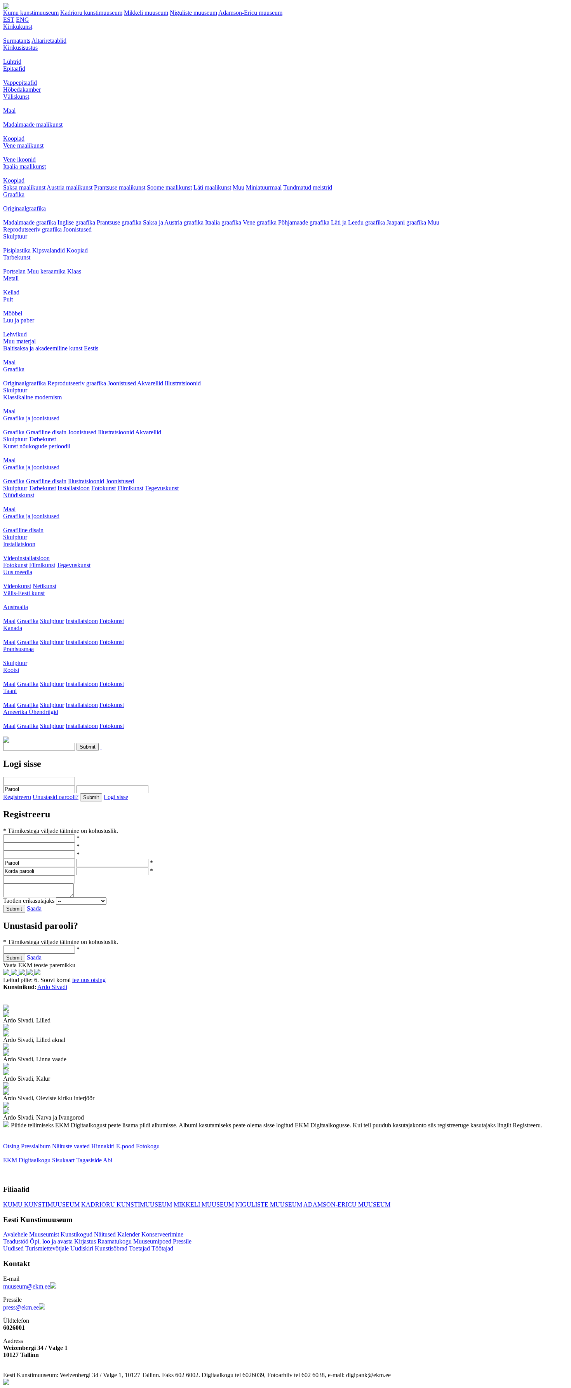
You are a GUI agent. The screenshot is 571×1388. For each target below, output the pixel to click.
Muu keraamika (46, 271)
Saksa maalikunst (24, 187)
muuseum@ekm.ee (26, 1286)
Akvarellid (150, 383)
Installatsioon (73, 488)
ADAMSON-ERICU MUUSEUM (346, 1204)
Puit (8, 299)
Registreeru (17, 797)
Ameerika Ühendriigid (30, 712)
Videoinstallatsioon (26, 558)
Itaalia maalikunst (24, 166)
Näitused (105, 1234)
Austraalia (15, 607)
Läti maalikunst (212, 187)
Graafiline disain (46, 432)
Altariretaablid (48, 40)
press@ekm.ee (21, 1307)
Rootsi (11, 670)
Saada (34, 908)
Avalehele (15, 1234)
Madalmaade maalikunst (33, 124)
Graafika (13, 194)
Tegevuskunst (162, 488)
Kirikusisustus (20, 47)
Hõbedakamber (22, 89)
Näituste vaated (71, 1146)
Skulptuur (15, 236)
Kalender (128, 1234)
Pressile (182, 1241)
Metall (11, 278)
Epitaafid (14, 68)
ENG (22, 19)
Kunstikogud (76, 1234)
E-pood (125, 1146)
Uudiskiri (81, 1248)
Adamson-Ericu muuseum (250, 12)
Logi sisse (116, 797)
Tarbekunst (16, 257)
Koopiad (13, 138)
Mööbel (12, 313)
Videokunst (17, 586)
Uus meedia (17, 572)
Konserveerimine (162, 1234)
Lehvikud (15, 334)
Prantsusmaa (18, 649)
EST (8, 19)
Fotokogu (148, 1146)
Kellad (11, 292)
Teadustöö (15, 1241)
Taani (10, 691)
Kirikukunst (17, 26)
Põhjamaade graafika (303, 222)
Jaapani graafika (406, 222)
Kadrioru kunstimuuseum (91, 12)
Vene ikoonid (19, 159)
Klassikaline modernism (32, 397)
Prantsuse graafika (119, 222)
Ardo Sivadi (52, 987)
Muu (238, 187)
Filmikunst (130, 488)
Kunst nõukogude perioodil (36, 446)
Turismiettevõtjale (47, 1248)
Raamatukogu (114, 1241)
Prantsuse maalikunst (119, 187)
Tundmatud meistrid (307, 187)
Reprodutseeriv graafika (32, 229)
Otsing (11, 1146)
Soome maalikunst (169, 187)
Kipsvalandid (48, 250)
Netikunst (44, 586)
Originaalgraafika (24, 208)
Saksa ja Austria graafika (173, 222)
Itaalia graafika (223, 222)
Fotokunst (103, 488)
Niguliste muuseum (193, 12)
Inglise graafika (76, 222)
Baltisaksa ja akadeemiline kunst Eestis (50, 348)
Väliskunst (16, 96)
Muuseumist (44, 1234)
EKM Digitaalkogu (26, 1160)
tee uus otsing (89, 980)
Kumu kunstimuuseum (31, 12)
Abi (107, 1160)
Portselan (14, 271)
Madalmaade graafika (29, 222)
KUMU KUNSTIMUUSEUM (41, 1204)
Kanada (12, 628)
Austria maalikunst (69, 187)
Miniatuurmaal (264, 187)
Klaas (74, 271)
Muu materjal (19, 341)
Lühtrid (12, 61)
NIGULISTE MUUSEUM (268, 1204)
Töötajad (162, 1248)
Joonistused (77, 229)
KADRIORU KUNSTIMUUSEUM (126, 1204)
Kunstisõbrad (111, 1248)
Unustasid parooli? (55, 797)
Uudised (13, 1248)
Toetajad (139, 1248)
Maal (9, 110)
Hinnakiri (103, 1146)
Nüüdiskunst (18, 495)
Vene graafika (260, 222)
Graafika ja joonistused (31, 418)
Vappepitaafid (20, 82)
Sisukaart (63, 1160)
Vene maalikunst (23, 145)
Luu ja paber (18, 320)
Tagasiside (89, 1160)
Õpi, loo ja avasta (51, 1241)
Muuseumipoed (152, 1241)
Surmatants (16, 40)
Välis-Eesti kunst (24, 593)
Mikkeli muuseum (146, 12)
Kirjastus (85, 1241)
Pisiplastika (17, 250)
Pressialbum (35, 1146)
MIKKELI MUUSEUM (204, 1204)
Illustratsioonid (183, 383)
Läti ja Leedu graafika (358, 222)
